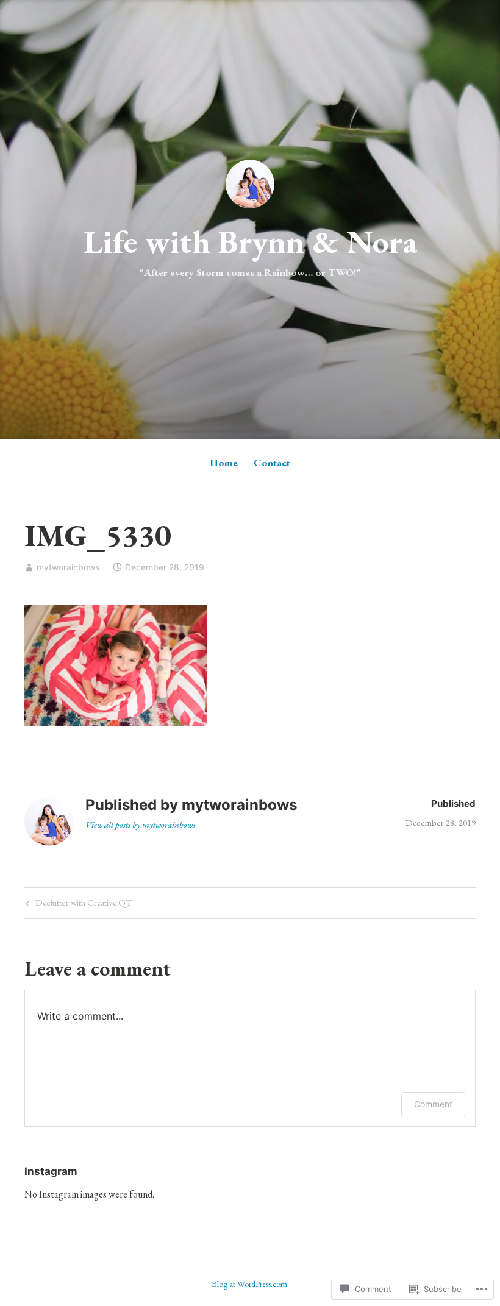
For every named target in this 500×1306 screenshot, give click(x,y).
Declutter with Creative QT (77, 905)
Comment (433, 1104)
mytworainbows (68, 567)
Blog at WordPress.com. (250, 1284)
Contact (272, 462)
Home (224, 462)
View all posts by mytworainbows (140, 824)
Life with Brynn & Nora (250, 241)
